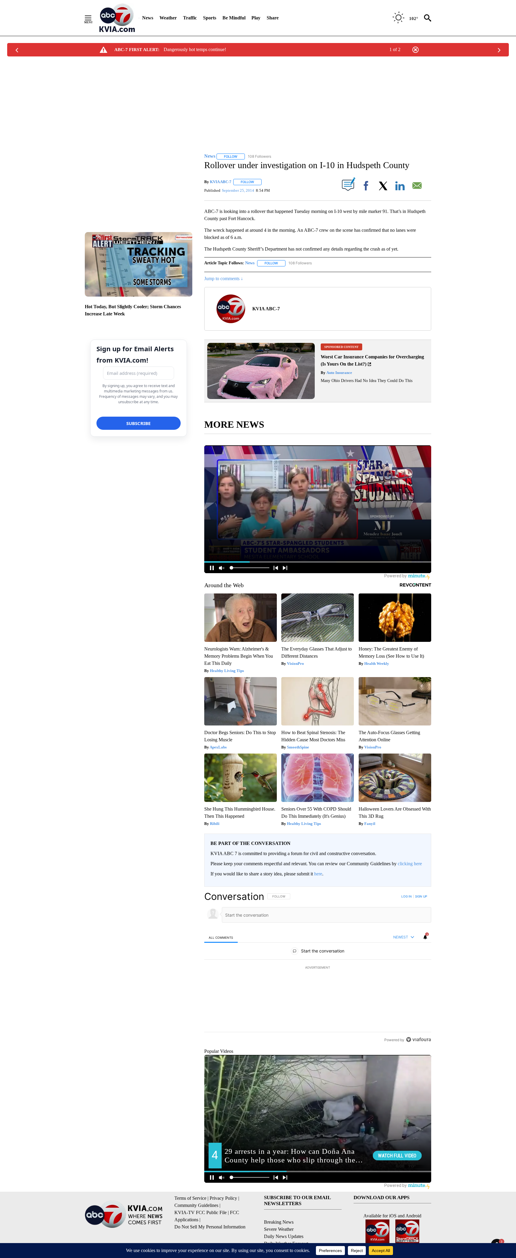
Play (255, 17)
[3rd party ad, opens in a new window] (261, 397)
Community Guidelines (196, 1205)
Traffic (190, 17)
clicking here (410, 863)
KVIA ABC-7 (220, 182)
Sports (209, 17)
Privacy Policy (223, 1198)
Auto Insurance (338, 372)
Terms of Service (190, 1198)
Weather (168, 17)
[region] (317, 968)
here (318, 873)
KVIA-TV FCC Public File (200, 1212)
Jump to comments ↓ (223, 278)
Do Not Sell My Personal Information (209, 1226)
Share (273, 17)
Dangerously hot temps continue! (195, 49)
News (147, 17)
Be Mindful (233, 17)
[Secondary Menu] (92, 18)
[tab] (221, 937)
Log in (406, 896)
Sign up (421, 896)
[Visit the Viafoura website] (418, 1039)
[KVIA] (117, 18)
